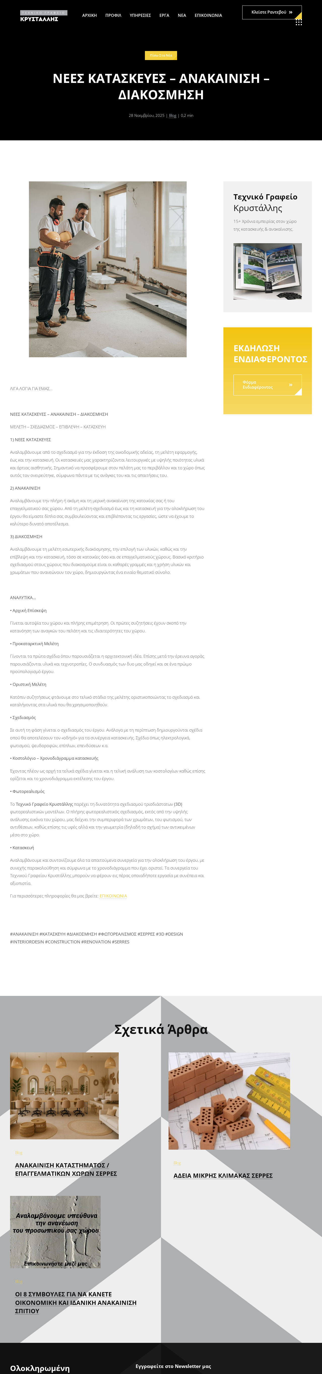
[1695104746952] (55, 1198)
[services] (267, 245)
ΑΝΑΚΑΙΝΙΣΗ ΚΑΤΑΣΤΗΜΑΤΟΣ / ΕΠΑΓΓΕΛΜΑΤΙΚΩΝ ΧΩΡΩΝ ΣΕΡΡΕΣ (66, 1169)
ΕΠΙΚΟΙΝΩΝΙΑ (113, 896)
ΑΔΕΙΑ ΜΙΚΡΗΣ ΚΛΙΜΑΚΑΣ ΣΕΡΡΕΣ (223, 1175)
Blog (172, 115)
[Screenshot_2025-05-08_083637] (229, 1054)
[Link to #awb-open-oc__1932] (299, 22)
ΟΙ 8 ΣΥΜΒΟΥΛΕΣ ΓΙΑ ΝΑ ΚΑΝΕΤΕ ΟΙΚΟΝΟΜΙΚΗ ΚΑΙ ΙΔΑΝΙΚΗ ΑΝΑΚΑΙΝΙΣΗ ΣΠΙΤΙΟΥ (76, 1302)
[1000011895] (64, 1054)
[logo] (43, 12)
